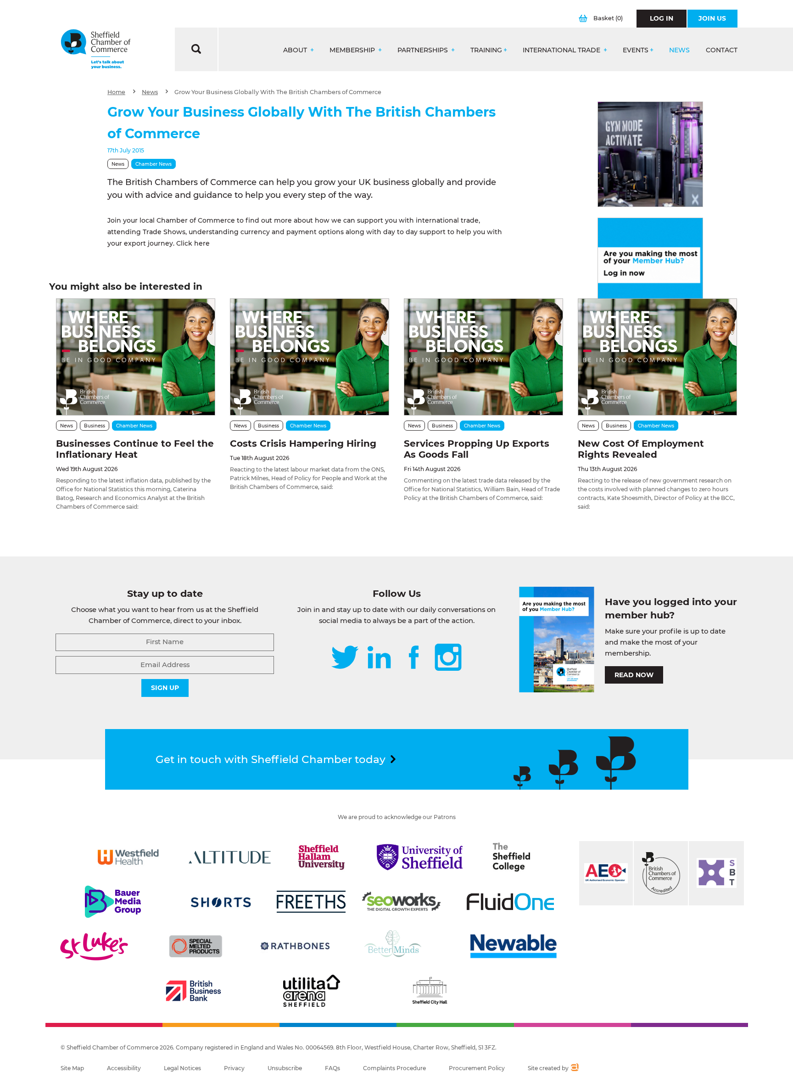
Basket (608, 18)
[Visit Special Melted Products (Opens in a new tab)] (195, 946)
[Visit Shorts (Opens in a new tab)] (221, 902)
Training (486, 50)
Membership (353, 50)
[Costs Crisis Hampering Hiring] (309, 357)
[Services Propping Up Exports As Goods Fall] (483, 357)
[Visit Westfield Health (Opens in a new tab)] (128, 857)
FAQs (332, 1068)
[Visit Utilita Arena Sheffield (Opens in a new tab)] (311, 991)
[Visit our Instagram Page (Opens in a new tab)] (448, 658)
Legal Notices (182, 1068)
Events (635, 50)
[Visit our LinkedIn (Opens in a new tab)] (379, 658)
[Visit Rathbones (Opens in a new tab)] (295, 946)
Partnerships (423, 50)
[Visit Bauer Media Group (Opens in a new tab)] (113, 902)
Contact (721, 50)
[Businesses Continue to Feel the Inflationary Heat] (135, 357)
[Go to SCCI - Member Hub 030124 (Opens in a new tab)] (650, 270)
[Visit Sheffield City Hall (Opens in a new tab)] (429, 991)
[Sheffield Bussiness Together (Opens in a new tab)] (716, 873)
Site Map (72, 1068)
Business (94, 426)
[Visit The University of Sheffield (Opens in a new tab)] (420, 857)
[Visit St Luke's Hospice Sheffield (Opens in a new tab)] (94, 946)
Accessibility (124, 1068)
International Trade (562, 50)
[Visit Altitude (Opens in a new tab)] (230, 857)
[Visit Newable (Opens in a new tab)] (512, 946)
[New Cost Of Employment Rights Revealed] (657, 357)
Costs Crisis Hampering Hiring (303, 443)
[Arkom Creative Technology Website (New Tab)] (574, 1068)
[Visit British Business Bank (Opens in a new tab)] (193, 991)
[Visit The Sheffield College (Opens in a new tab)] (511, 857)
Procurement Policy (477, 1068)
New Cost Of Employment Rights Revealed (641, 449)
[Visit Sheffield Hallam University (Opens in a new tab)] (322, 857)
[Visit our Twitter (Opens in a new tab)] (344, 658)
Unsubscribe (285, 1068)
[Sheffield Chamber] (96, 49)
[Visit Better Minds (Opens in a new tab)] (394, 946)
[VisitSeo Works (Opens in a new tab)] (401, 902)
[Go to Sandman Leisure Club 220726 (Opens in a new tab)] (650, 154)
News (679, 50)
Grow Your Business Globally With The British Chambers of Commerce (277, 92)
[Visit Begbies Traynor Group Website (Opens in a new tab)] (661, 873)
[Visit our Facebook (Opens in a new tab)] (414, 658)
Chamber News (153, 164)
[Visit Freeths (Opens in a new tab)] (311, 902)
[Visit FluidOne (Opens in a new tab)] (510, 902)
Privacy (234, 1068)
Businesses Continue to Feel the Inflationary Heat (135, 449)
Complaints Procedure (394, 1068)
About (296, 50)
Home (116, 92)
